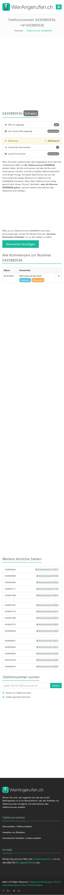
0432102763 (31, 659)
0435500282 (31, 582)
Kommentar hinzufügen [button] (20, 244)
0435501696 (31, 617)
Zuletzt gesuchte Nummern (18, 696)
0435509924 (31, 653)
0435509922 (31, 569)
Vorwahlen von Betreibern (13, 832)
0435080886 (31, 575)
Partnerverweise (35, 885)
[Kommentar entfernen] (58, 275)
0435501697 (31, 605)
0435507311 (31, 588)
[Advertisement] (32, 74)
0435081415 (31, 611)
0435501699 (31, 595)
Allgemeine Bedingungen (41, 881)
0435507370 (31, 624)
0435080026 (31, 630)
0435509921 (31, 640)
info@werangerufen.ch (43, 858)
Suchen (56, 685)
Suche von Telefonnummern (18, 692)
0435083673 (31, 666)
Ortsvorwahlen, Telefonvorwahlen (17, 826)
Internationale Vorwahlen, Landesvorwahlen (21, 838)
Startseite (18, 30)
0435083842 (31, 646)
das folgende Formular (26, 862)
